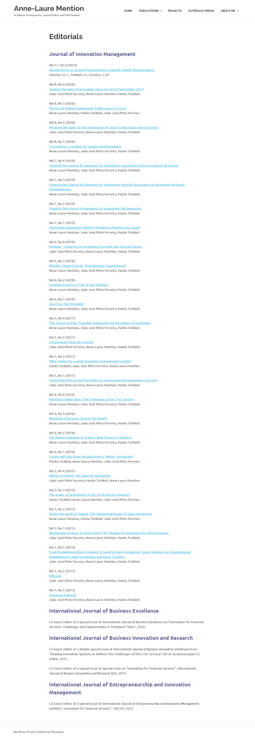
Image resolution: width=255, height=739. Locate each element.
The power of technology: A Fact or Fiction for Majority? (89, 494)
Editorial (55, 576)
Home (128, 11)
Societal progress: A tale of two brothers (78, 285)
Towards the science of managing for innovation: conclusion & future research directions (113, 165)
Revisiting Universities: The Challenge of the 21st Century (91, 399)
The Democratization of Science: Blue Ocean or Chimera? (90, 437)
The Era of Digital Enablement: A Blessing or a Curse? (88, 108)
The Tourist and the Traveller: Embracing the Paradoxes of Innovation (100, 323)
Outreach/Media (201, 11)
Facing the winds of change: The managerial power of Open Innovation (100, 514)
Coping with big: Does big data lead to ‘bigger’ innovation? (91, 456)
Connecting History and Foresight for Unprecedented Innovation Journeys (103, 380)
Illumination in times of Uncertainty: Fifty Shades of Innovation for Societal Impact (109, 533)
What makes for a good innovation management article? (90, 361)
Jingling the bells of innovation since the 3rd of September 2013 (96, 89)
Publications (149, 11)
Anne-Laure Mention (49, 8)
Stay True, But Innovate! (66, 304)
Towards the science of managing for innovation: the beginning (95, 208)
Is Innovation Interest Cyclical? (71, 342)
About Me (228, 11)
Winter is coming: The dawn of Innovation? (80, 475)
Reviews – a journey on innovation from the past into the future (95, 246)
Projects (175, 11)
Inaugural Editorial (62, 595)
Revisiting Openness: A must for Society (78, 418)
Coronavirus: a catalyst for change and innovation (85, 146)
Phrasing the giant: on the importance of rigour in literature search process (104, 127)
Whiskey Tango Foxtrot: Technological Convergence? (87, 265)
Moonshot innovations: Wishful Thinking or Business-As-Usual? (94, 227)
